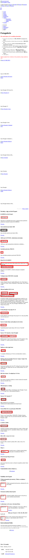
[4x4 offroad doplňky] (5, 2)
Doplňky (5, 15)
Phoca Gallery (25, 208)
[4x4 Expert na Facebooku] (14, 472)
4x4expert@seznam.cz (10, 553)
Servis (4, 12)
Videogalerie (8, 20)
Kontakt (5, 22)
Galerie (4, 17)
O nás (4, 11)
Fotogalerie (8, 19)
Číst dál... (3, 224)
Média (7, 21)
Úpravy (4, 14)
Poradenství (5, 16)
